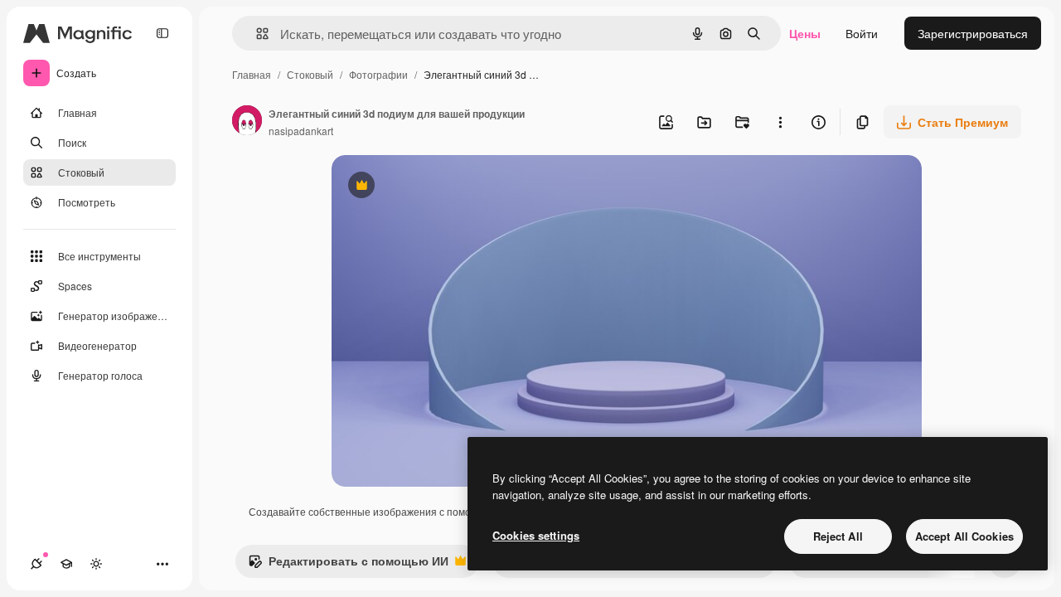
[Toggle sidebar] (162, 33)
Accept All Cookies (964, 536)
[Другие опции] (780, 121)
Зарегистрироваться (973, 33)
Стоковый (310, 74)
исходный (442, 187)
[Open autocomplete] (256, 33)
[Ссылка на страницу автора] (247, 121)
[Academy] (66, 564)
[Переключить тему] (96, 564)
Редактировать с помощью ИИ (348, 564)
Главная (251, 74)
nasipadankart (301, 131)
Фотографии (378, 74)
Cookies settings (535, 535)
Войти (861, 33)
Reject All (838, 536)
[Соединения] (36, 564)
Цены (805, 33)
